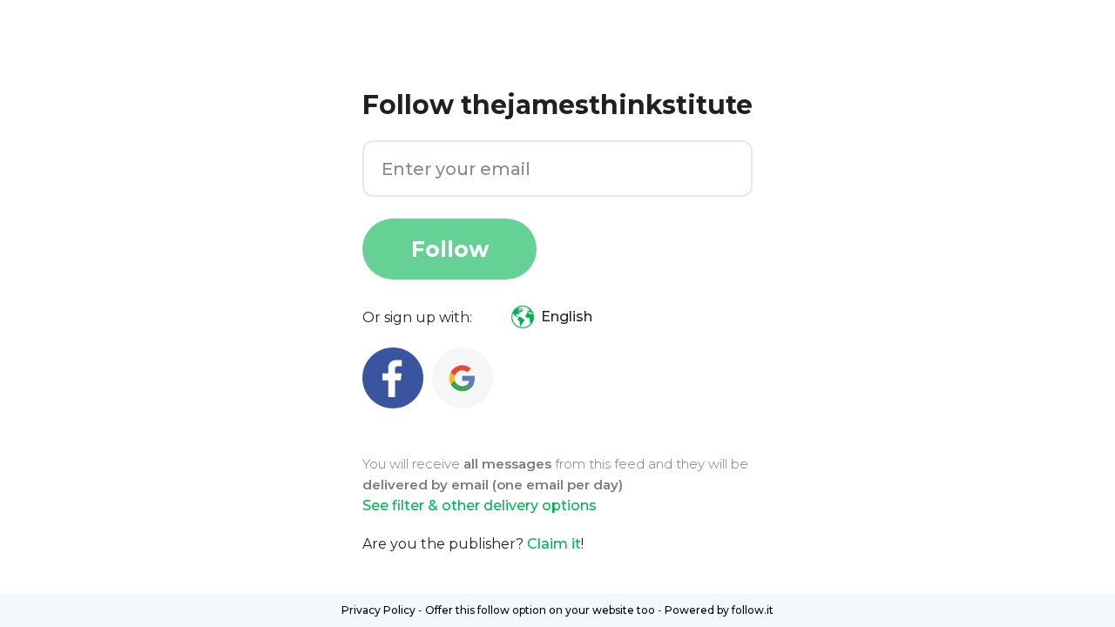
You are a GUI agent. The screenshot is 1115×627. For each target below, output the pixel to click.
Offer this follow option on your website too (540, 610)
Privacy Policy (378, 610)
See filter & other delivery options (479, 505)
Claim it (554, 544)
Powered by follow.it (719, 610)
